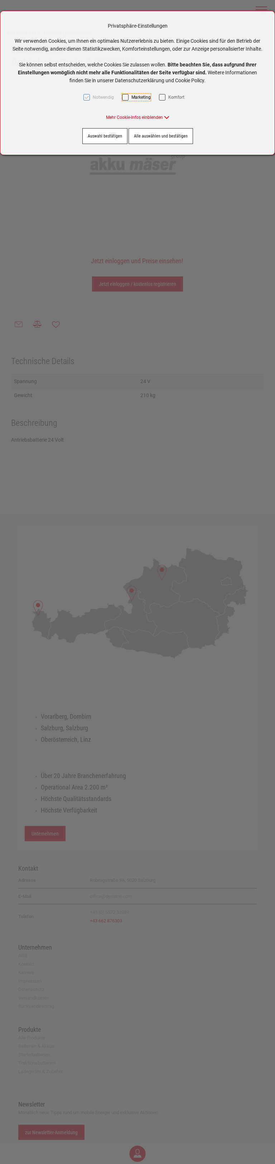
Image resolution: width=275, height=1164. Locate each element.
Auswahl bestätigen (105, 136)
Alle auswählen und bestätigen (161, 136)
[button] (137, 117)
